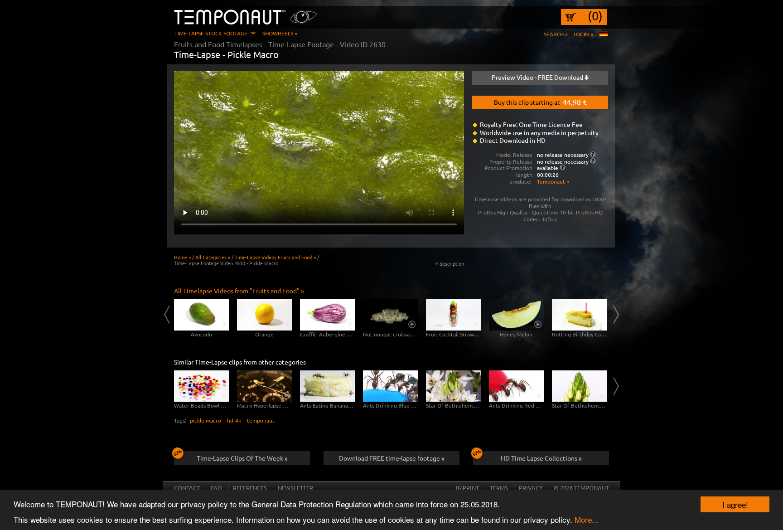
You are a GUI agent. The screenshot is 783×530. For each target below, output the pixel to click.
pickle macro (205, 420)
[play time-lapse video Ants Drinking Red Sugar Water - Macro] (516, 386)
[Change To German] (603, 34)
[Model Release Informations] (593, 154)
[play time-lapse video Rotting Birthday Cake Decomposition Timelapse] (579, 315)
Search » (556, 34)
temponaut (261, 420)
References (250, 487)
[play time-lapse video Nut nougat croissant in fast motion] (390, 315)
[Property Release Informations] (593, 161)
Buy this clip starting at (540, 101)
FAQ (216, 487)
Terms (499, 487)
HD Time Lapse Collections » (541, 458)
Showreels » (279, 33)
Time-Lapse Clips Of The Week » (242, 458)
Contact (187, 487)
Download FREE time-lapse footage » (392, 458)
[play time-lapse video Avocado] (201, 315)
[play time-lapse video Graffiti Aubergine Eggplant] (327, 315)
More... (587, 519)
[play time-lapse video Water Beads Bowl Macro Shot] (201, 386)
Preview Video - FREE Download (538, 77)
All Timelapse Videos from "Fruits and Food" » (239, 291)
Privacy (531, 487)
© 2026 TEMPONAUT (581, 487)
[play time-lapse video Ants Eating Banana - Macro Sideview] (327, 386)
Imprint (467, 487)
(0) (595, 16)
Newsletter (295, 487)
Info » (550, 219)
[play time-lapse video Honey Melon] (516, 315)
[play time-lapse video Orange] (264, 315)
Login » (583, 34)
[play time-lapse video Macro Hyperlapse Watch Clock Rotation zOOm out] (264, 386)
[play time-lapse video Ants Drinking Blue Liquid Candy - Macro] (390, 386)
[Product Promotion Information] (563, 167)
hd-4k (234, 420)
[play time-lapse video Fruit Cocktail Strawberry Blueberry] (453, 315)
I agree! (735, 504)
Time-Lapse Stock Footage (210, 33)
